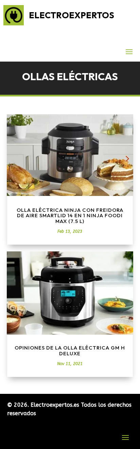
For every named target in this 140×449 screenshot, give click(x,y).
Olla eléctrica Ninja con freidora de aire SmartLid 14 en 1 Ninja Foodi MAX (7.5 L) (70, 215)
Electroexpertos (71, 15)
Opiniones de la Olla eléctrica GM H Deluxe (70, 350)
